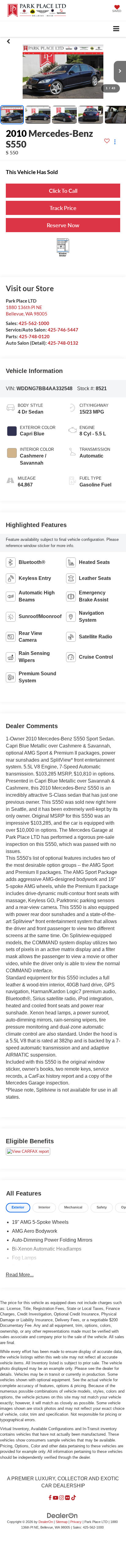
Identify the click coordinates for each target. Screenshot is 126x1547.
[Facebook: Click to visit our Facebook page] (50, 1498)
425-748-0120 (34, 336)
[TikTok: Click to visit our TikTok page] (73, 1498)
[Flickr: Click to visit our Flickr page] (67, 1498)
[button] (8, 41)
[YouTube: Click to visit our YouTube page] (55, 1498)
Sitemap (62, 1522)
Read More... (20, 1274)
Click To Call (63, 190)
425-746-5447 (63, 329)
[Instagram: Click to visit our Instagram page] (61, 1498)
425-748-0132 (63, 343)
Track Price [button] (63, 207)
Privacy (76, 1522)
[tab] (18, 1207)
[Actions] (114, 142)
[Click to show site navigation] (116, 29)
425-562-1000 (34, 323)
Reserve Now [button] (63, 225)
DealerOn (46, 1522)
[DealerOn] (62, 1515)
